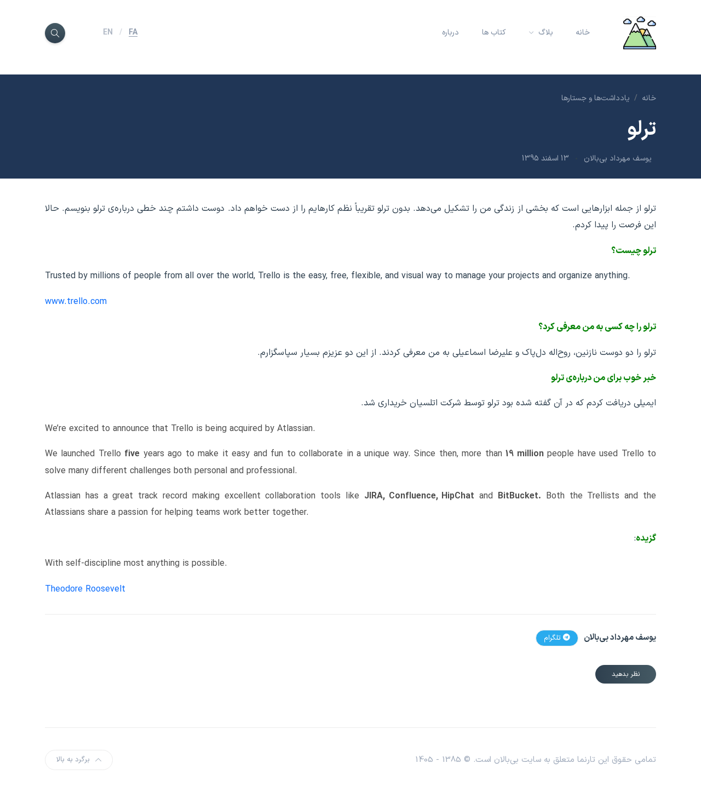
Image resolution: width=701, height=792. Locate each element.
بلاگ (544, 32)
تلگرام (553, 638)
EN (108, 32)
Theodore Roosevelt (85, 589)
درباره (450, 32)
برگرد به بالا (73, 759)
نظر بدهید (626, 674)
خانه (583, 32)
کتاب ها (494, 32)
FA (133, 32)
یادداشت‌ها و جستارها (595, 98)
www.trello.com (76, 301)
